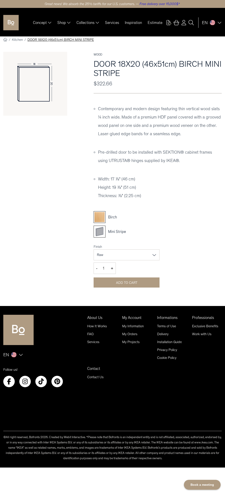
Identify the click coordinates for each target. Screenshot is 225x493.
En (205, 22)
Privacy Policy (167, 350)
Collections (85, 22)
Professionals (203, 317)
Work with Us (201, 334)
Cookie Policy (166, 358)
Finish (98, 247)
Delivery (163, 334)
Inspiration (133, 22)
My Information (133, 326)
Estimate (155, 22)
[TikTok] (41, 381)
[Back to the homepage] (11, 22)
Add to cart (126, 283)
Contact (93, 368)
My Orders (129, 334)
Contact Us (95, 377)
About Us (94, 317)
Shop (61, 22)
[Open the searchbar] (191, 22)
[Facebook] (9, 381)
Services (112, 22)
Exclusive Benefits (205, 326)
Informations (167, 317)
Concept (40, 22)
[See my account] (168, 22)
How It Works (97, 326)
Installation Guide (169, 342)
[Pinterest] (57, 381)
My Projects (131, 342)
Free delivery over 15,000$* (160, 4)
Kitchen (18, 40)
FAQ (90, 334)
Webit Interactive (74, 437)
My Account (132, 317)
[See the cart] (176, 22)
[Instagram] (25, 381)
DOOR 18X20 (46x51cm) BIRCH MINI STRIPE (60, 40)
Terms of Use (166, 326)
